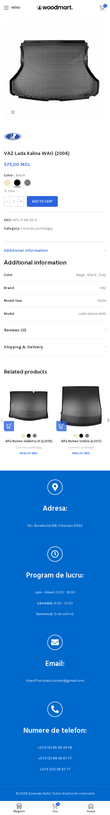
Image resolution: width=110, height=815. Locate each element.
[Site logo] (55, 7)
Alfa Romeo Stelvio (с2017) (81, 441)
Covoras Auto (39, 793)
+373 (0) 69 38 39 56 (55, 747)
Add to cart (42, 201)
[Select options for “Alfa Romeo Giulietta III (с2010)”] (9, 426)
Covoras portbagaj (36, 228)
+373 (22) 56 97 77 (55, 769)
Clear (11, 191)
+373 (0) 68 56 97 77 (55, 758)
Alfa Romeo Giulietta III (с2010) (28, 441)
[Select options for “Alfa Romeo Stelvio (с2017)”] (61, 426)
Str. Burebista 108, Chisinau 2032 (55, 525)
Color (8, 175)
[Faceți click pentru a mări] (13, 112)
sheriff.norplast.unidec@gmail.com (55, 680)
